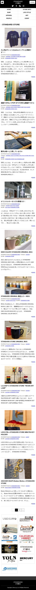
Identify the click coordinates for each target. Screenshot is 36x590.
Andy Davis (7, 207)
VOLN (15, 58)
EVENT (27, 18)
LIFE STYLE (27, 12)
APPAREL (9, 15)
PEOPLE (9, 18)
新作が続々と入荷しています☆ (11, 151)
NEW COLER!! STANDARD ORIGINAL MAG (16, 252)
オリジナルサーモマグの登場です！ (13, 201)
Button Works (8, 487)
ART (27, 15)
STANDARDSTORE (15, 54)
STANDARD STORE (9, 58)
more (33, 76)
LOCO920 (7, 392)
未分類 (23, 56)
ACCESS (32, 2)
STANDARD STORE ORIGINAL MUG (14, 341)
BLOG (12, 107)
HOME (9, 9)
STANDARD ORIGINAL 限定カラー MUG (15, 296)
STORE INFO (27, 9)
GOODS (8, 205)
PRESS (19, 107)
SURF (9, 12)
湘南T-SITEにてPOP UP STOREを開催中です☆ (17, 103)
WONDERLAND (20, 159)
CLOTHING (13, 56)
